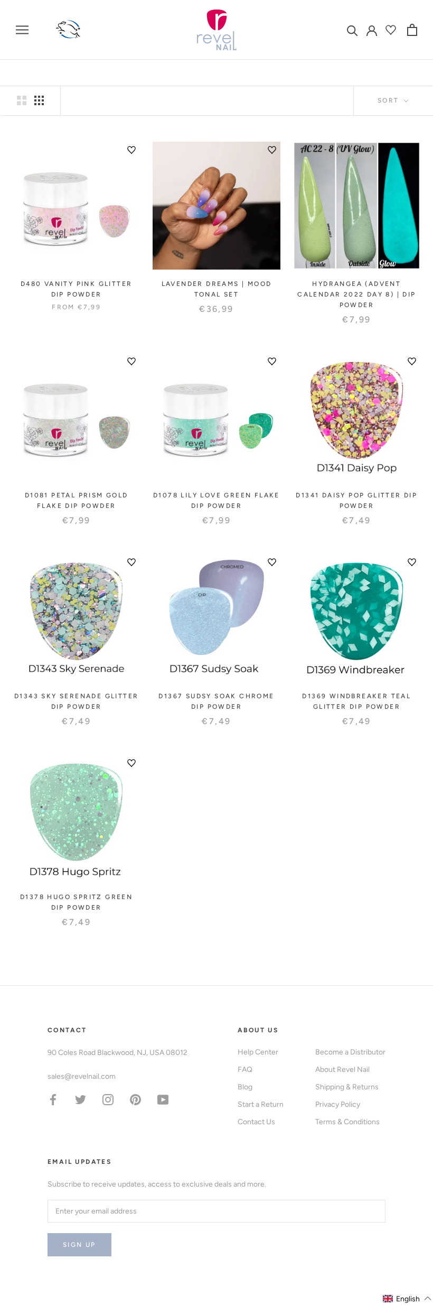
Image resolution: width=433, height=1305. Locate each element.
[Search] (352, 29)
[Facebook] (53, 1099)
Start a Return (261, 1104)
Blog (245, 1086)
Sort (390, 100)
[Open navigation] (22, 29)
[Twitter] (80, 1099)
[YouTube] (162, 1099)
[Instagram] (108, 1099)
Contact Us (256, 1121)
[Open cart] (412, 30)
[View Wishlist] (392, 30)
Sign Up (79, 1244)
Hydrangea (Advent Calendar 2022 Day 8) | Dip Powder (356, 294)
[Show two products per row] (21, 100)
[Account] (371, 29)
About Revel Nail (342, 1069)
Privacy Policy (337, 1104)
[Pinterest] (135, 1099)
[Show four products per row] (39, 100)
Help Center (258, 1052)
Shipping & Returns (347, 1086)
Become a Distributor (350, 1052)
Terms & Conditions (347, 1121)
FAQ (245, 1069)
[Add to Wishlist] (131, 150)
